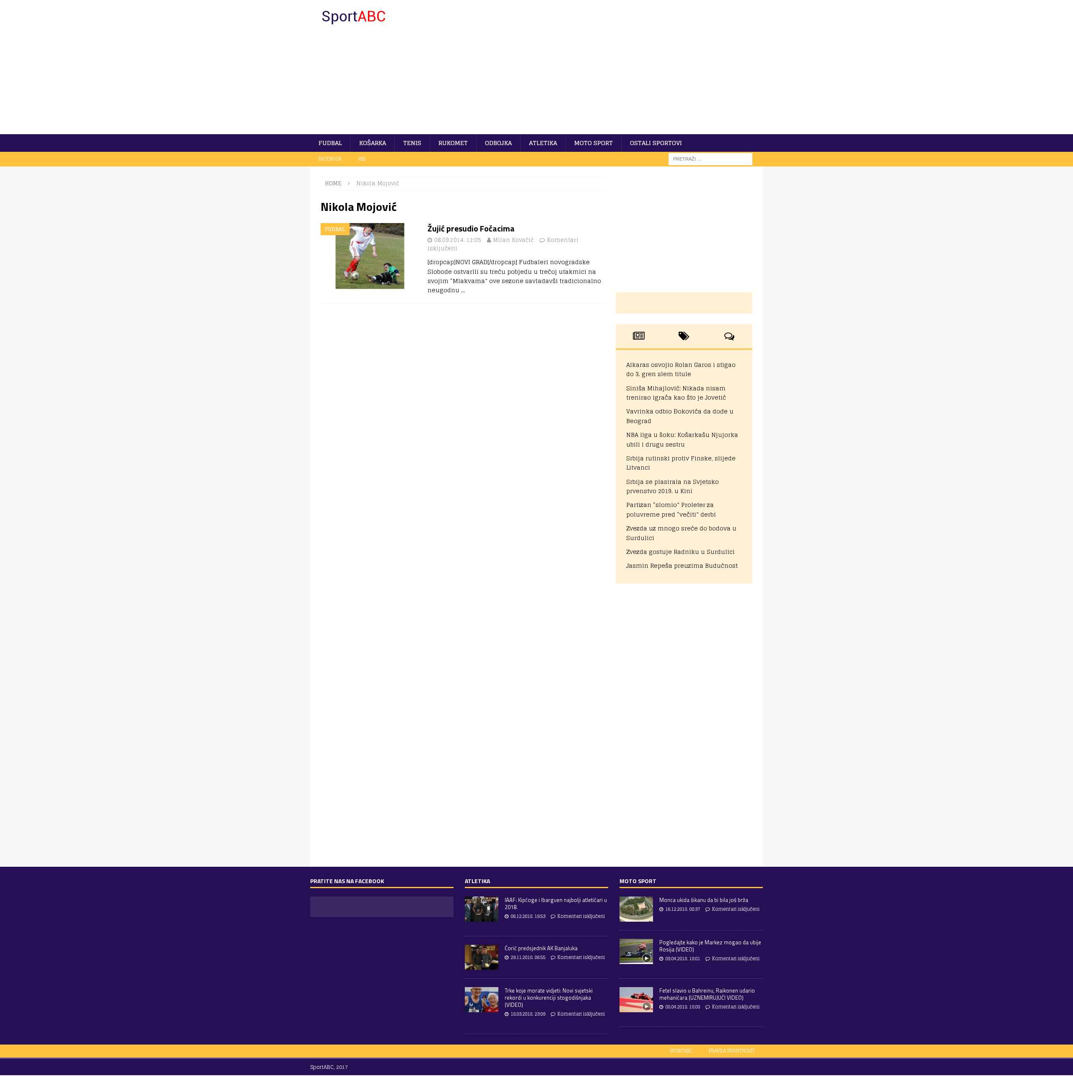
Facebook (330, 159)
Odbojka (498, 143)
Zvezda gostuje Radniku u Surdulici (680, 551)
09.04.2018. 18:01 (682, 958)
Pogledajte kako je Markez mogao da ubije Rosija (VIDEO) (710, 946)
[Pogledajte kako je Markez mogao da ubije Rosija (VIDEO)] (636, 951)
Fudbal (330, 143)
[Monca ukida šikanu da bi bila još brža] (636, 909)
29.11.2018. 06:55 (528, 957)
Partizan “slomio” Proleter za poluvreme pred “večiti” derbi (671, 509)
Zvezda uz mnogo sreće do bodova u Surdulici (681, 533)
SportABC (681, 1051)
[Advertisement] (609, 67)
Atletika (543, 143)
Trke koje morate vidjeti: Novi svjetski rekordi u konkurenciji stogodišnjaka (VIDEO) (549, 997)
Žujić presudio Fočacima (471, 228)
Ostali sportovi (656, 143)
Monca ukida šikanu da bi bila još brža (703, 900)
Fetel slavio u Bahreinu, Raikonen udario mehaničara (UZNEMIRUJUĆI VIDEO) (707, 994)
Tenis (412, 143)
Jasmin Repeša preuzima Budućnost (682, 565)
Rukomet (453, 143)
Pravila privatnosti (731, 1051)
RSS (361, 159)
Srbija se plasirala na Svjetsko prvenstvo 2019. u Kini (672, 486)
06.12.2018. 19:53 (528, 916)
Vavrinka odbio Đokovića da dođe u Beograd (679, 416)
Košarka (372, 143)
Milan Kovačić (513, 240)
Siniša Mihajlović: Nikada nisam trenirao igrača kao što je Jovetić (676, 393)
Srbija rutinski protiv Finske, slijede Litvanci (681, 463)
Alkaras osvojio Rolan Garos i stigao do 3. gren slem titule (681, 369)
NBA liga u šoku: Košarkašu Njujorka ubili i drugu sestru (682, 439)
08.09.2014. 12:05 (457, 240)
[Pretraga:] (710, 158)
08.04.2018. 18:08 (682, 1007)
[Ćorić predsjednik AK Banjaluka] (481, 957)
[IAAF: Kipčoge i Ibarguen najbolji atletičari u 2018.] (481, 909)
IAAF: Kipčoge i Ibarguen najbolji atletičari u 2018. (556, 903)
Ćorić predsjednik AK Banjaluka (541, 948)
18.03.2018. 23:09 (528, 1014)
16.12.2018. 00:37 (682, 909)
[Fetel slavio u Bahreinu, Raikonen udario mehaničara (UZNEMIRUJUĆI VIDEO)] (636, 999)
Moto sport (593, 143)
